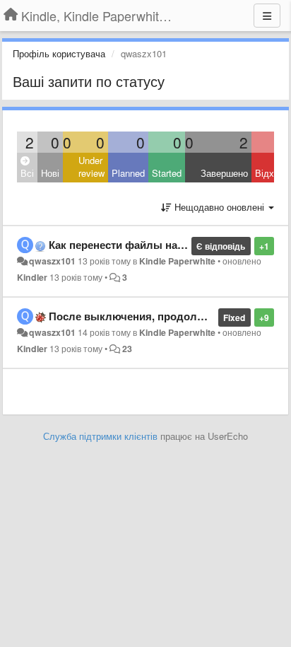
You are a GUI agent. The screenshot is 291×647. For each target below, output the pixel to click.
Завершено (224, 173)
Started (167, 173)
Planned (128, 173)
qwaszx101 (52, 261)
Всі (27, 173)
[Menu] (267, 16)
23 (127, 348)
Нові (50, 173)
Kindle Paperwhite (177, 261)
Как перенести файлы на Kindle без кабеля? (163, 244)
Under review (91, 166)
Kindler (32, 277)
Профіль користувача (59, 53)
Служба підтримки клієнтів (100, 436)
